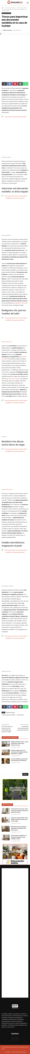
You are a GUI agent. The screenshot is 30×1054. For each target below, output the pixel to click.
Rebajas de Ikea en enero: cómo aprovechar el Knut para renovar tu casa (19, 743)
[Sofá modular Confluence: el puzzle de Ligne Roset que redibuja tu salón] (6, 837)
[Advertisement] (15, 933)
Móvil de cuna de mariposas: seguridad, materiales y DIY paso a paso (19, 828)
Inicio (3, 7)
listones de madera (10, 712)
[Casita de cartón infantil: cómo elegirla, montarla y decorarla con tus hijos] (6, 820)
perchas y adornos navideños (8, 714)
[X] (17, 1038)
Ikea (6, 436)
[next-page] (5, 766)
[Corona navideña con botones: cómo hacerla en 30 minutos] (6, 761)
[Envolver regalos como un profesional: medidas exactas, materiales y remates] (6, 752)
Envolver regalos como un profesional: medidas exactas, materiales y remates (19, 752)
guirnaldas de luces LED (20, 303)
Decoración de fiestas (10, 7)
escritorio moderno (14, 378)
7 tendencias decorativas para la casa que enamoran (22, 728)
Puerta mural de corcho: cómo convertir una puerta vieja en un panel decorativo (19, 810)
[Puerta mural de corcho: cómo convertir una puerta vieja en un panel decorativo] (6, 811)
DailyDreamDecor (9, 341)
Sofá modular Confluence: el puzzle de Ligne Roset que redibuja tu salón (19, 837)
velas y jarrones (20, 714)
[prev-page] (3, 766)
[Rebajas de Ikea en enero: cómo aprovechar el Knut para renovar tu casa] (6, 744)
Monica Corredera (7, 30)
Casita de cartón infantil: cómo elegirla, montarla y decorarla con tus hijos (19, 819)
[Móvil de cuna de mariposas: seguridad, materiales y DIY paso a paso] (6, 829)
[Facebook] (13, 1038)
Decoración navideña (22, 7)
